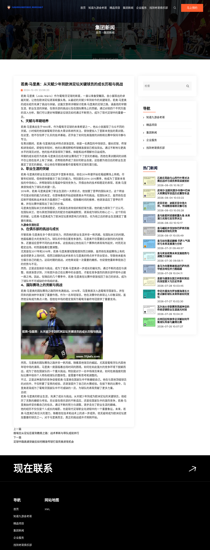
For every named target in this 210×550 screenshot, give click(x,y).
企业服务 (141, 7)
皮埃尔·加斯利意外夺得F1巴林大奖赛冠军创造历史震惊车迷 (173, 192)
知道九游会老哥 (97, 7)
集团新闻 (128, 7)
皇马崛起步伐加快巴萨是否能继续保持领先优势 (173, 230)
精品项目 (115, 7)
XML (47, 509)
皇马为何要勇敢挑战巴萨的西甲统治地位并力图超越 (173, 267)
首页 (83, 7)
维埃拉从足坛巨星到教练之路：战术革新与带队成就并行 (46, 433)
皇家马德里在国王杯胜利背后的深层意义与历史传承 (173, 280)
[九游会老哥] (30, 7)
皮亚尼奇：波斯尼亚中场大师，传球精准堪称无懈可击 (172, 205)
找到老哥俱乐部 (158, 7)
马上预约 (192, 7)
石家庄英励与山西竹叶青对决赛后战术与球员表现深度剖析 (173, 179)
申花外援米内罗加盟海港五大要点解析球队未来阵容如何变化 (173, 294)
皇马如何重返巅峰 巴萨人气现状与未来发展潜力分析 (173, 242)
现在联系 (33, 468)
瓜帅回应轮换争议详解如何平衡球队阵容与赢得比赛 (173, 321)
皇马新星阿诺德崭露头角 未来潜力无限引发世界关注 (173, 217)
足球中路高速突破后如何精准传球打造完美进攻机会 (43, 441)
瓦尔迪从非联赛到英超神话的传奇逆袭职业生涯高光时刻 (173, 308)
